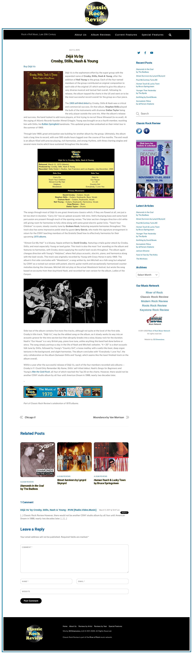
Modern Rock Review (154, 301)
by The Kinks (147, 255)
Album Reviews (101, 34)
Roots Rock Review (154, 305)
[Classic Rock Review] (34, 642)
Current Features (126, 34)
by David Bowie (146, 97)
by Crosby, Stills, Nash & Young (74, 58)
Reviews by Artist (85, 626)
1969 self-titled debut (79, 103)
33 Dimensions (158, 339)
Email (81, 581)
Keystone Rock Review (154, 309)
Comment (27, 547)
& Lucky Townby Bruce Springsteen (110, 481)
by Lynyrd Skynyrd (150, 76)
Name (25, 581)
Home (65, 626)
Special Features (153, 34)
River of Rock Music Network (159, 331)
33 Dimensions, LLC (76, 631)
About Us (81, 34)
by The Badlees (32, 487)
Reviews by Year (100, 626)
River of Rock (154, 292)
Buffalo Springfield (50, 124)
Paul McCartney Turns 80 (146, 80)
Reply (124, 513)
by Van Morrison (108, 417)
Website (26, 591)
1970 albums (40, 237)
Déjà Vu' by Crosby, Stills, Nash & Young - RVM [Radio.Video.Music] (58, 510)
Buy (29, 66)
